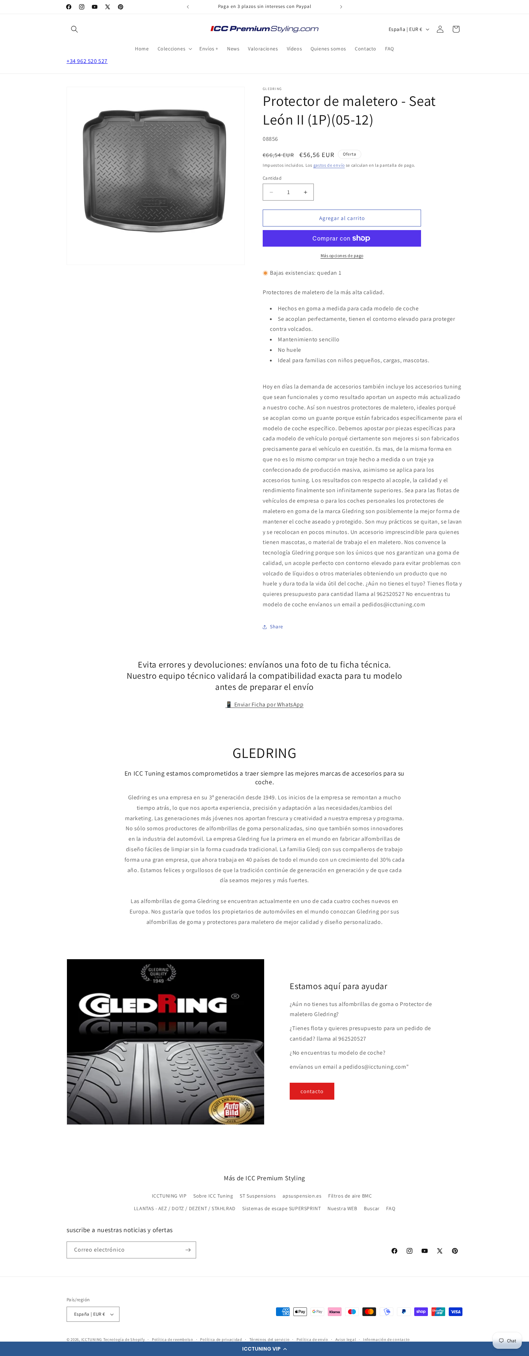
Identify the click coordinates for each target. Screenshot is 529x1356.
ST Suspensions (258, 1196)
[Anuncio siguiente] (341, 7)
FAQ (390, 1208)
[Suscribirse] (188, 1249)
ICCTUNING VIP (169, 1196)
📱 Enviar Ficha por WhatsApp (264, 704)
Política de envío (312, 1339)
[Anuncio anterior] (188, 7)
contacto (312, 1091)
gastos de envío (329, 165)
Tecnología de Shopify (124, 1339)
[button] (264, 1349)
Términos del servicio (269, 1339)
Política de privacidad (221, 1339)
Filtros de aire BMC (350, 1196)
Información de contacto (386, 1339)
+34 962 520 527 (87, 61)
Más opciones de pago (342, 255)
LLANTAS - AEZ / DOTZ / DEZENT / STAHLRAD (185, 1208)
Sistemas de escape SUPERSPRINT (281, 1208)
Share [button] (276, 626)
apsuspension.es (301, 1196)
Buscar (372, 1208)
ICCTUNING (91, 1339)
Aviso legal (345, 1339)
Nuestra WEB (342, 1208)
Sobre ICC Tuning (213, 1196)
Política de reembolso (172, 1339)
